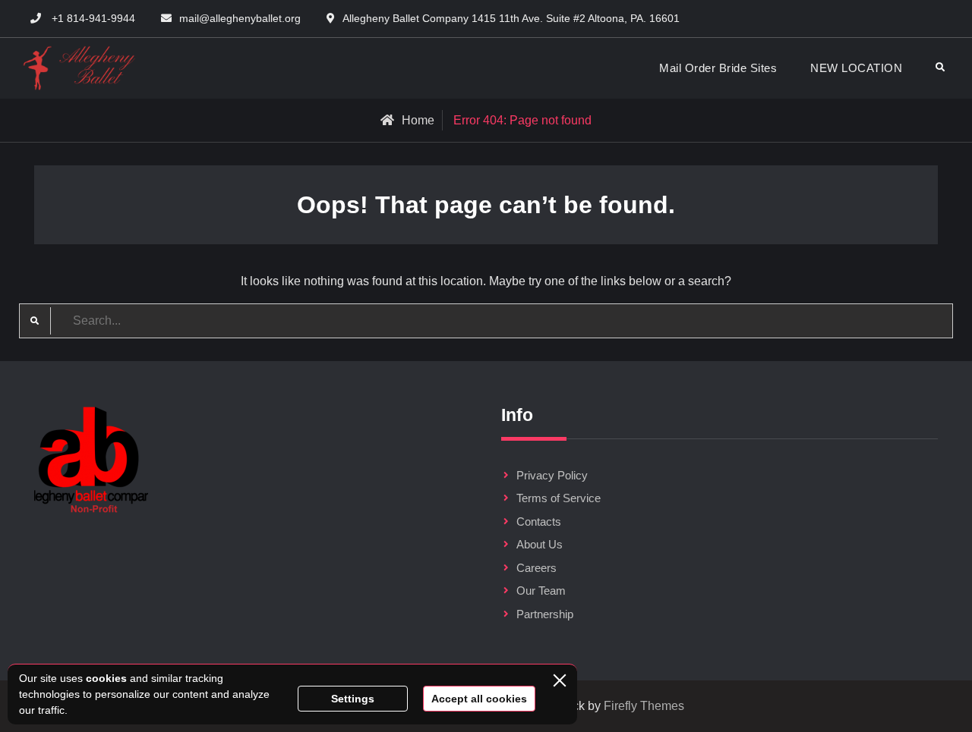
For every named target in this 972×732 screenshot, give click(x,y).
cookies (106, 678)
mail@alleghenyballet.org (240, 18)
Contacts (538, 521)
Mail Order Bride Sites (718, 67)
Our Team (541, 590)
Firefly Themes (644, 705)
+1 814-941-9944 (93, 18)
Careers (536, 567)
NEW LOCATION (856, 67)
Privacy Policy (552, 475)
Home (418, 120)
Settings (352, 699)
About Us (539, 544)
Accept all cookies (479, 699)
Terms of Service (558, 498)
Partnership (544, 614)
